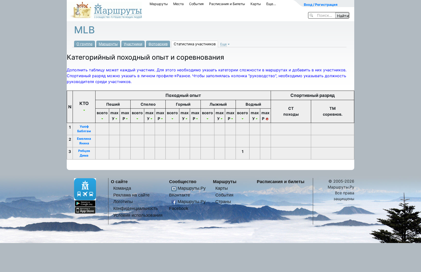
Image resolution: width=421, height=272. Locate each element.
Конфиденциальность (135, 208)
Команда (122, 188)
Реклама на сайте (131, 194)
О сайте (119, 181)
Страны (223, 201)
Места (178, 4)
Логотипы (123, 201)
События (196, 4)
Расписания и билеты (280, 181)
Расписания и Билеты (227, 4)
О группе (85, 44)
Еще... (271, 4)
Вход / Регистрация (320, 4)
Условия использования (138, 215)
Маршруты (159, 4)
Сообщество (182, 181)
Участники (133, 44)
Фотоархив (158, 44)
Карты (255, 4)
